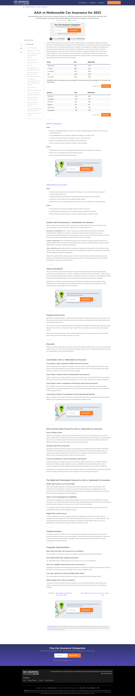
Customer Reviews (32, 87)
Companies (92, 2)
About (24, 680)
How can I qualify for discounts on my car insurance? (32, 104)
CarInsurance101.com (52, 688)
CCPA (98, 688)
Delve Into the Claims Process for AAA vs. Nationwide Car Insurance (33, 74)
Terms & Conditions (91, 688)
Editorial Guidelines (53, 626)
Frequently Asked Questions (34, 90)
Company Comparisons (41, 7)
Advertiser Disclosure (29, 40)
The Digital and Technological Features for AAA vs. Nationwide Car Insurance (33, 81)
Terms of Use (74, 33)
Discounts (29, 65)
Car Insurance (83, 2)
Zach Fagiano (61, 38)
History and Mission (32, 60)
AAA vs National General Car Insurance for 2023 (64, 594)
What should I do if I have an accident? (34, 114)
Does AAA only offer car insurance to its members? (33, 94)
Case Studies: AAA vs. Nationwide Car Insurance (33, 69)
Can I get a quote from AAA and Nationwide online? (34, 109)
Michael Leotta (81, 38)
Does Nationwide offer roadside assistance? (33, 98)
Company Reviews (30, 7)
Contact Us (41, 680)
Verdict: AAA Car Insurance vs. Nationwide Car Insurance (34, 55)
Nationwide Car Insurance (33, 50)
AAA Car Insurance (32, 48)
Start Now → (106, 86)
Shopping (101, 2)
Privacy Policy (83, 688)
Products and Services (32, 62)
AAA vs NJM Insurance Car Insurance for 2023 (92, 594)
